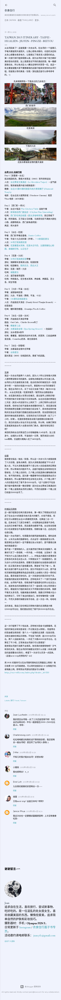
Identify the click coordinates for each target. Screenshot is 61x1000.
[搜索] (54, 4)
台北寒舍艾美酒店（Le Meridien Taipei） (29, 182)
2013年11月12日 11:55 (27, 767)
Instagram (25, 927)
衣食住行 (10, 10)
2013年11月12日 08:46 (37, 715)
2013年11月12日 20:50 (31, 782)
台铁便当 (14, 352)
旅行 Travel (14, 700)
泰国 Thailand (25, 20)
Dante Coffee (34, 235)
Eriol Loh (17, 782)
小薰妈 (16, 767)
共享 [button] (6, 696)
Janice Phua (19, 811)
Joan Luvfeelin (20, 715)
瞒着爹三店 (15, 325)
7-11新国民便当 (42, 239)
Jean (7, 903)
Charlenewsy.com (22, 735)
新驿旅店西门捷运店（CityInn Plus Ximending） (32, 212)
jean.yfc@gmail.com (44, 935)
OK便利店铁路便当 (18, 299)
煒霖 (15, 796)
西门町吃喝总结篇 (18, 215)
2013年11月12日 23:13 (26, 797)
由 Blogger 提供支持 (33, 987)
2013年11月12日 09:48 (40, 735)
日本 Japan (10, 20)
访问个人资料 (10, 941)
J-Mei (15, 752)
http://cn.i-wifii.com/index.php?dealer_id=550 (27, 672)
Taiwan (23, 700)
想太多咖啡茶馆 (35, 215)
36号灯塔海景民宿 (18, 242)
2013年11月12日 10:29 (28, 752)
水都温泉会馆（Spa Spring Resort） (27, 329)
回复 (14, 729)
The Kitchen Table (30, 209)
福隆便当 (14, 272)
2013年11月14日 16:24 (34, 811)
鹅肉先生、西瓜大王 (29, 265)
